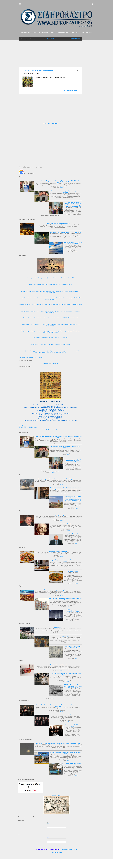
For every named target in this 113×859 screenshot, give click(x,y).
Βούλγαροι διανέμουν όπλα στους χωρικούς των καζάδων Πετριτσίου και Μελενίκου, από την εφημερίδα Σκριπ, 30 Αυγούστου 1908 (50, 291)
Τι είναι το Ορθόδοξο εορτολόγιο (28, 427)
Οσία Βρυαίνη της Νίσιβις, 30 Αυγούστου (51, 417)
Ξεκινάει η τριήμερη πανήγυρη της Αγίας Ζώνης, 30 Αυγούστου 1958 (50, 337)
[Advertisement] (88, 62)
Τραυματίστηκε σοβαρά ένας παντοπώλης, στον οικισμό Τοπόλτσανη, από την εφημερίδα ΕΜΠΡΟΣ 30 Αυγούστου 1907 (50, 304)
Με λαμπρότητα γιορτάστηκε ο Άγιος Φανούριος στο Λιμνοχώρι (65, 191)
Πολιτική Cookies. (56, 852)
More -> (61, 187)
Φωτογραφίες (43, 32)
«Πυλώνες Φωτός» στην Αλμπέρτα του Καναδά (73, 610)
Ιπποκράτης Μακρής (65, 523)
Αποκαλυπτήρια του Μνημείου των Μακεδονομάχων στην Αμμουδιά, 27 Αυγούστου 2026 (58, 181)
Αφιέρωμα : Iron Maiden (65, 715)
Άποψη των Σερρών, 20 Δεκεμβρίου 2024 (58, 223)
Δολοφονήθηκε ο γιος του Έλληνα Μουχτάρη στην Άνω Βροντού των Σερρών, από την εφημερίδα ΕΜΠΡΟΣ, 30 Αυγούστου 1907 (50, 325)
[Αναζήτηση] (93, 4)
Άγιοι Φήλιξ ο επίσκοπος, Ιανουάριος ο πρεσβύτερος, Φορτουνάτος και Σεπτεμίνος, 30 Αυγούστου (50, 407)
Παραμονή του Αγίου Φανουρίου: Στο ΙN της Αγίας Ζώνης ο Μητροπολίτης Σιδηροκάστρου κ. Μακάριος (73, 204)
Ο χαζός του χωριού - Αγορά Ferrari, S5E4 (73, 764)
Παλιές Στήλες (56, 795)
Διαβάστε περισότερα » (71, 91)
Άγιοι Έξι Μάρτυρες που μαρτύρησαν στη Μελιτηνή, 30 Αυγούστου (50, 413)
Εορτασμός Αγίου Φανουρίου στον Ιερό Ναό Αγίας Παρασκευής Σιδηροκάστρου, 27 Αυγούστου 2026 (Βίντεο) (73, 498)
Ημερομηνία (47, 363)
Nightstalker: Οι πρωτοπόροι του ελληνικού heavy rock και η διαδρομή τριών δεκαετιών (58, 705)
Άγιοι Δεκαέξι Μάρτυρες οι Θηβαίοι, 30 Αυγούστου (50, 410)
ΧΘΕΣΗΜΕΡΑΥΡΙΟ (86, 32)
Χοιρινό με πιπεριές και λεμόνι (58, 551)
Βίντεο (53, 32)
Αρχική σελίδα (26, 32)
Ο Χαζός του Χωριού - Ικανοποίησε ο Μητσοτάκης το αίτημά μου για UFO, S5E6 (58, 743)
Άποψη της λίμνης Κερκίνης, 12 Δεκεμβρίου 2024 (73, 243)
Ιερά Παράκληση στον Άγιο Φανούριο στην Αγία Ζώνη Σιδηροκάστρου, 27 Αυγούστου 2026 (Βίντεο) (65, 488)
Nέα (35, 32)
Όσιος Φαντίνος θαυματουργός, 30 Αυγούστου (50, 419)
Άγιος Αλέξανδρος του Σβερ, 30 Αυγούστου (50, 416)
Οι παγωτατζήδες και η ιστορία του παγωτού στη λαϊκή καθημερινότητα (65, 674)
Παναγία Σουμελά (58, 627)
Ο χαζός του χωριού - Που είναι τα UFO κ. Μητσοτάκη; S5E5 (65, 753)
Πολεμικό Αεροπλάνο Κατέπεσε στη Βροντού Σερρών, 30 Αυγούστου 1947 (50, 344)
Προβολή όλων (75, 39)
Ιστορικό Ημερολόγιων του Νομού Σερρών (31, 357)
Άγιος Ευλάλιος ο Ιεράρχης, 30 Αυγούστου (50, 409)
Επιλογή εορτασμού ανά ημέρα (50, 429)
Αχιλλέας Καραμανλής (73, 533)
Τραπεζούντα (65, 636)
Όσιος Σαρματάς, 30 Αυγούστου (50, 412)
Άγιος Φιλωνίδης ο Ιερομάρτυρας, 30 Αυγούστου (50, 414)
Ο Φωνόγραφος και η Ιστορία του (58, 664)
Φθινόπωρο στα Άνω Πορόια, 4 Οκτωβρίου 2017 (38, 70)
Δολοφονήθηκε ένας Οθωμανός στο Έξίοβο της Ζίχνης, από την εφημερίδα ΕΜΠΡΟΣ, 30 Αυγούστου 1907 (50, 317)
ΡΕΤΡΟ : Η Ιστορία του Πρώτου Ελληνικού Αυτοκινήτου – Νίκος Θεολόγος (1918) (73, 686)
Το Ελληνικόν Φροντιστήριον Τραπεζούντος (73, 646)
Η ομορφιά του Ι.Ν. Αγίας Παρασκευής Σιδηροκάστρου (65, 232)
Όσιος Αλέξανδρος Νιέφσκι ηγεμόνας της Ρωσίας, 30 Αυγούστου (50, 405)
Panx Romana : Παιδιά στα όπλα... (72, 725)
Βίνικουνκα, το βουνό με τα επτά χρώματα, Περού (58, 590)
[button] (78, 70)
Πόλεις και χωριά (63, 32)
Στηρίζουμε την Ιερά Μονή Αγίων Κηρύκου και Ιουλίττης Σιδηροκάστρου (58, 479)
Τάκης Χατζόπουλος (58, 515)
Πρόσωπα (75, 32)
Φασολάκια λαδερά (73, 571)
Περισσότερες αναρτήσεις (50, 123)
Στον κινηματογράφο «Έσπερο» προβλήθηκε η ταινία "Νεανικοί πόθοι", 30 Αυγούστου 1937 (50, 277)
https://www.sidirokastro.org (69, 849)
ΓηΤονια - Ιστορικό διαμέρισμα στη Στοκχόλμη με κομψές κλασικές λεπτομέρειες (65, 599)
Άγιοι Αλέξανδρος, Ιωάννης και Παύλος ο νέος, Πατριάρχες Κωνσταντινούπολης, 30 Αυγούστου (50, 420)
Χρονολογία (54, 363)
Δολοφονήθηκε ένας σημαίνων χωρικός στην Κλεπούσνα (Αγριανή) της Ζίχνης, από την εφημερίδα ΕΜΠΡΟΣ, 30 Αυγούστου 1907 (50, 311)
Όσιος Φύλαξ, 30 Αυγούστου (50, 406)
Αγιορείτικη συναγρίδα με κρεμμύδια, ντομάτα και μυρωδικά (65, 560)
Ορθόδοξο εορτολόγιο (25, 426)
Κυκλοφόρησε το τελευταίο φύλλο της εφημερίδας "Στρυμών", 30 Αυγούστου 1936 (50, 284)
